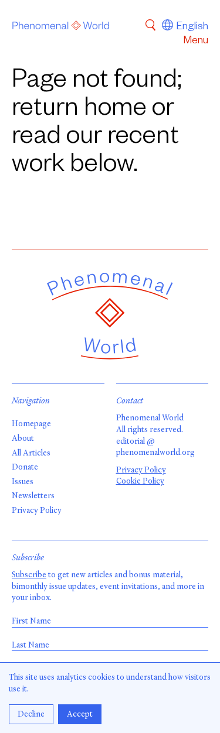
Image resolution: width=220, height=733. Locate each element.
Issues (22, 481)
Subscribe (29, 574)
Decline (31, 714)
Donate (25, 466)
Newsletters (33, 495)
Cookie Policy (140, 481)
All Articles (31, 452)
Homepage (31, 423)
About (23, 438)
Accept (80, 714)
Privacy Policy (37, 510)
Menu (195, 41)
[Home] (61, 27)
